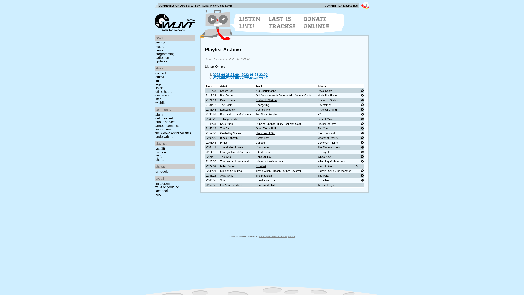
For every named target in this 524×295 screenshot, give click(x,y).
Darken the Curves (216, 59)
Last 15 (160, 148)
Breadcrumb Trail (266, 180)
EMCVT (159, 77)
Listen (159, 88)
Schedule (162, 171)
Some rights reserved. (270, 236)
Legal (159, 84)
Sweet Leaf (262, 138)
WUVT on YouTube (167, 187)
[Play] (212, 19)
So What (261, 166)
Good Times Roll (266, 128)
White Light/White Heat (269, 161)
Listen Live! (250, 22)
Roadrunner (262, 147)
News (159, 50)
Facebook (162, 191)
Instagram (162, 183)
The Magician (264, 175)
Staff (158, 99)
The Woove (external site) (173, 133)
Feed (158, 194)
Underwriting (164, 136)
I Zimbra (261, 119)
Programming (165, 54)
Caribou (260, 142)
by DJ (158, 156)
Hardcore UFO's (265, 133)
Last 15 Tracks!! (282, 22)
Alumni (160, 114)
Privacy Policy (288, 236)
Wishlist (160, 102)
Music (159, 46)
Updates (161, 61)
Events (160, 43)
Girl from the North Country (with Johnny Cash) (283, 95)
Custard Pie (263, 109)
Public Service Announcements (167, 123)
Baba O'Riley (263, 156)
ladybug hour (350, 5)
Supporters (163, 129)
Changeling (262, 105)
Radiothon (162, 57)
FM (157, 80)
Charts (159, 159)
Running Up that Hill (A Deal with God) (278, 123)
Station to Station (266, 100)
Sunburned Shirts (266, 185)
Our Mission (163, 95)
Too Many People (266, 114)
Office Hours (163, 91)
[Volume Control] (223, 19)
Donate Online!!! (317, 22)
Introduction (263, 152)
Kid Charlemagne (266, 90)
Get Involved (164, 118)
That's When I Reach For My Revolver (278, 170)
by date (160, 152)
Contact (160, 73)
